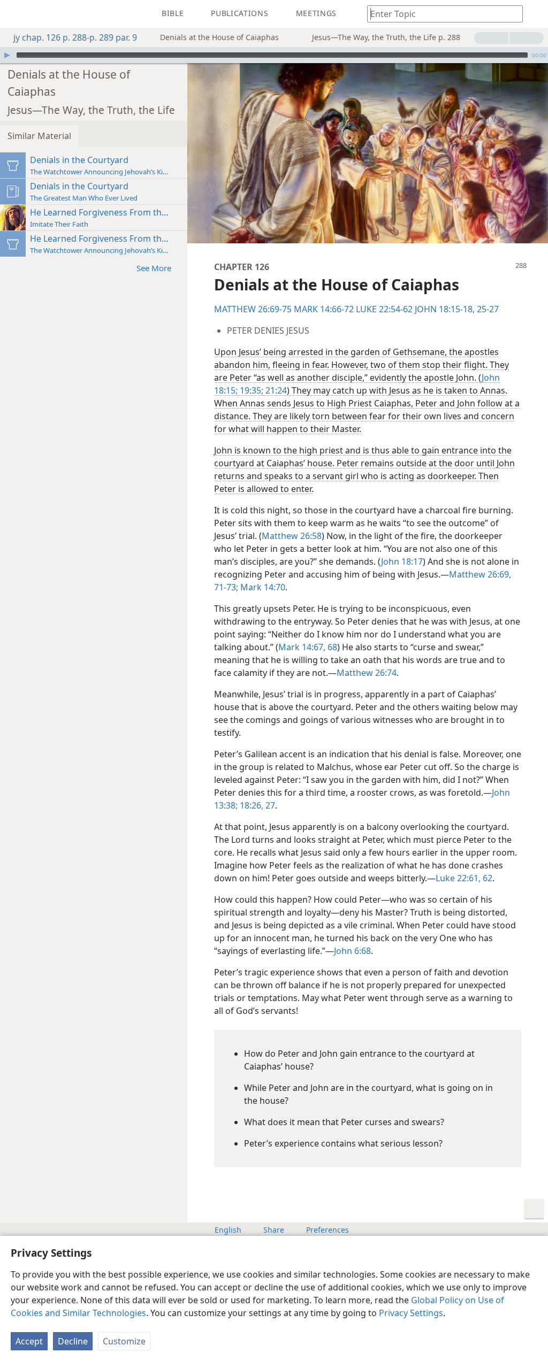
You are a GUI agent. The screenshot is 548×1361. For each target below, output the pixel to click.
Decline (73, 1341)
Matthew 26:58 (292, 536)
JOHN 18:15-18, (445, 309)
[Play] (7, 55)
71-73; (226, 587)
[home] (16, 14)
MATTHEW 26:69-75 (253, 309)
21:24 (275, 390)
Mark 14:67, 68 (307, 647)
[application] (274, 55)
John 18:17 (402, 561)
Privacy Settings (411, 1313)
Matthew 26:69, (480, 574)
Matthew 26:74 (367, 673)
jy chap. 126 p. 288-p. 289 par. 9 (75, 37)
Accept (29, 1341)
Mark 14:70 (261, 587)
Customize (124, 1341)
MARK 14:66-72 (324, 309)
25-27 (487, 309)
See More (153, 268)
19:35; (250, 390)
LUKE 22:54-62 (384, 309)
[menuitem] (16, 14)
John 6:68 (352, 951)
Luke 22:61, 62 (464, 878)
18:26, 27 (256, 805)
